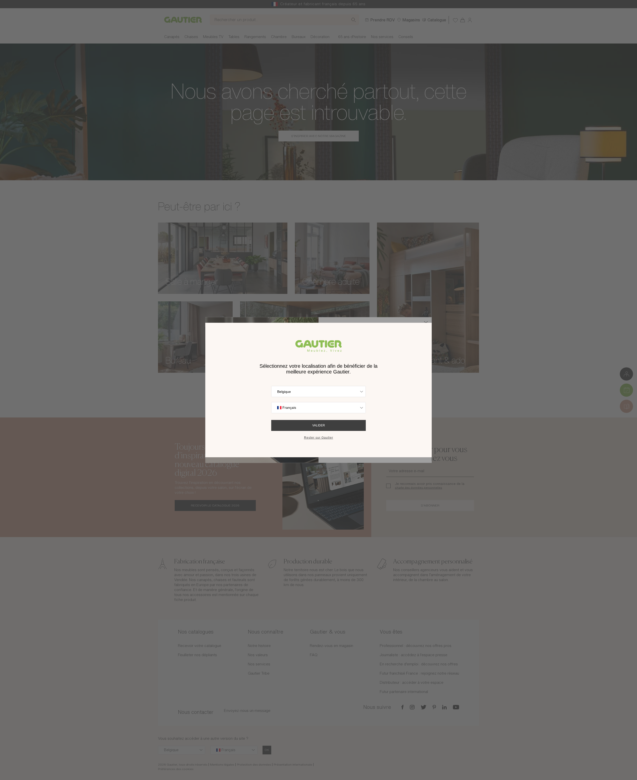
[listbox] (318, 391)
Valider (318, 425)
